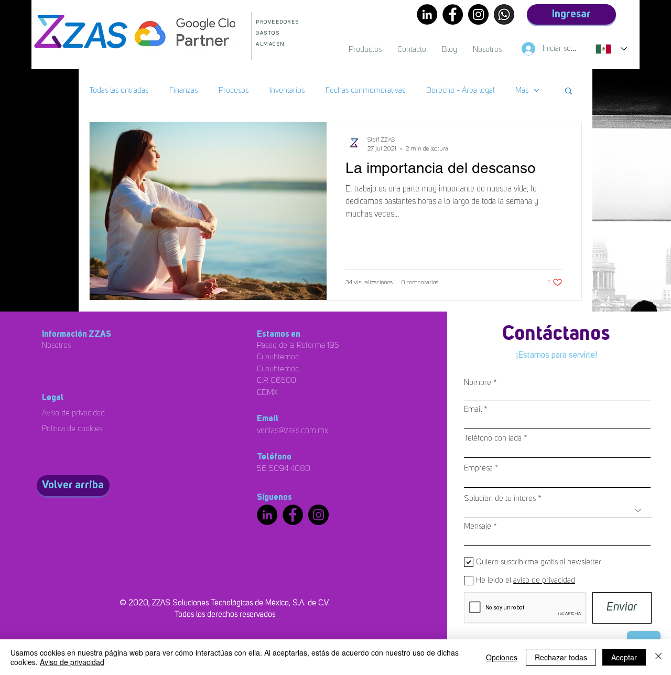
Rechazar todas (561, 657)
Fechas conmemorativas (365, 90)
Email (473, 409)
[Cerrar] (658, 657)
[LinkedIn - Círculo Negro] (427, 14)
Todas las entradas (118, 90)
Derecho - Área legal (460, 90)
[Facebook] (452, 14)
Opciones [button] (501, 657)
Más (521, 90)
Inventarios (287, 90)
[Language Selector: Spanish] (611, 49)
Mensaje (477, 526)
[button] (568, 91)
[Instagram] (478, 14)
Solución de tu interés (500, 498)
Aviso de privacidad (72, 662)
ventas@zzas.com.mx (292, 430)
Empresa (478, 468)
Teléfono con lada (493, 438)
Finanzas (183, 90)
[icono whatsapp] (504, 14)
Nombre (477, 383)
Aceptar (624, 657)
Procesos (233, 90)
